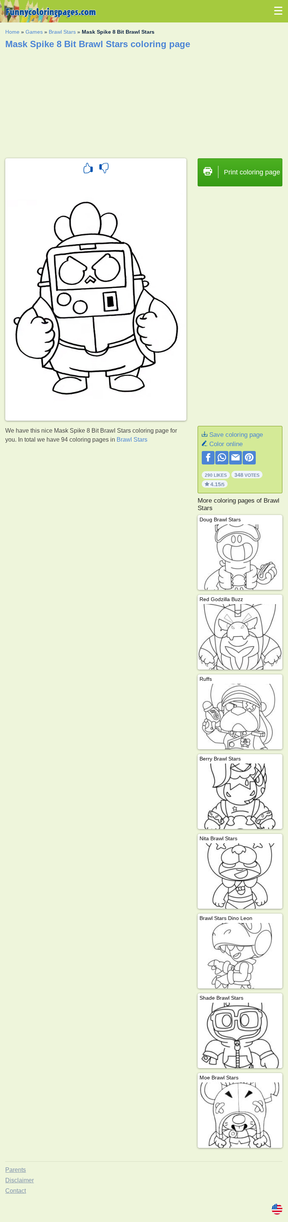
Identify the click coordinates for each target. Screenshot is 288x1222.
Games (34, 32)
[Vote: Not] (104, 169)
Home (12, 32)
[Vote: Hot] (88, 169)
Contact (15, 1191)
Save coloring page (236, 434)
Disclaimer (19, 1180)
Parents (15, 1170)
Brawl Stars (62, 32)
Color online (226, 444)
